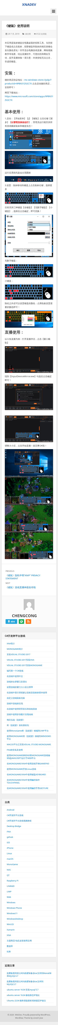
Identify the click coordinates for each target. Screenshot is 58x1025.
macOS (10, 858)
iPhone (10, 848)
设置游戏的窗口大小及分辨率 (20, 687)
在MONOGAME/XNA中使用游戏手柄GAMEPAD (28, 763)
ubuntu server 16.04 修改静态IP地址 (23, 995)
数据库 (10, 946)
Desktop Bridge (14, 826)
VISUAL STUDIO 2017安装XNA (20, 659)
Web (9, 897)
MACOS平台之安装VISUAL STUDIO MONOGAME (29, 744)
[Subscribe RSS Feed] (28, 621)
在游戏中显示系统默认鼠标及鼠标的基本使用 (27, 692)
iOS (8, 842)
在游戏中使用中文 (15, 676)
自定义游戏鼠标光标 (16, 698)
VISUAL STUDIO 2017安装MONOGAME (24, 665)
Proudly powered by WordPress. (37, 1014)
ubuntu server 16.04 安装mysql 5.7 (22, 989)
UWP (9, 891)
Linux (9, 853)
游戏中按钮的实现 (15, 703)
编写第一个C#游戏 (15, 670)
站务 (9, 951)
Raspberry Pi (12, 880)
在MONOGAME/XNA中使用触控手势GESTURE (27, 788)
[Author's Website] (21, 621)
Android (10, 809)
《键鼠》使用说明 (17, 26)
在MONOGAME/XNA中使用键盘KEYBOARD (26, 774)
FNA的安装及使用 (15, 749)
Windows (11, 902)
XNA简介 (11, 643)
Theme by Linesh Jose (33, 1018)
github (10, 837)
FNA (9, 831)
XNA (9, 935)
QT (8, 875)
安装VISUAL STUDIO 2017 (18, 654)
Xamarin (11, 929)
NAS (9, 869)
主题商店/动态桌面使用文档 (19, 940)
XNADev (29, 4)
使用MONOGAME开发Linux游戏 (21, 769)
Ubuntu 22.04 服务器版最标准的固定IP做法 (26, 1000)
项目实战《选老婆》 (16, 719)
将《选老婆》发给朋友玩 (18, 725)
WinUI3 (10, 924)
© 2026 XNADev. (15, 1014)
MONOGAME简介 (15, 649)
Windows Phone (14, 907)
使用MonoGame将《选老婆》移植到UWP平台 (28, 730)
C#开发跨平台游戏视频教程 (19, 820)
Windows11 (12, 913)
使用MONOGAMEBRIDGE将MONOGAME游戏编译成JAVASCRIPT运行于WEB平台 (28, 756)
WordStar (19, 1018)
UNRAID (10, 886)
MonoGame (12, 864)
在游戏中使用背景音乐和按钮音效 (22, 708)
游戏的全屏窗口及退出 (17, 681)
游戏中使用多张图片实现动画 (20, 714)
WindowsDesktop (15, 918)
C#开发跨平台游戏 (15, 815)
